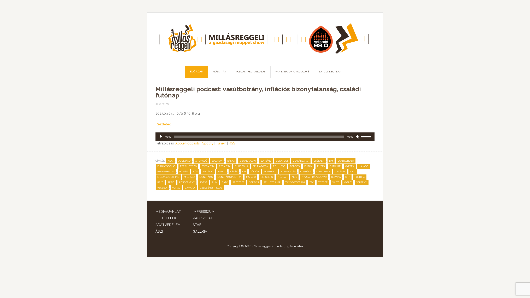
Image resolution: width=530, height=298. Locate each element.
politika (360, 177)
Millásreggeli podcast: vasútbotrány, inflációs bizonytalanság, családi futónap (258, 92)
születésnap (272, 182)
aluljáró (184, 161)
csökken (319, 161)
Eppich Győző (188, 166)
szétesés (238, 182)
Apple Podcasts (187, 143)
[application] (265, 136)
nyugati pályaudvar (314, 177)
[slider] (366, 136)
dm (331, 161)
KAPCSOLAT (203, 218)
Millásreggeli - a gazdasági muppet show (265, 39)
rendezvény (187, 182)
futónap (335, 166)
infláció (207, 171)
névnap (282, 177)
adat (171, 161)
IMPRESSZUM (203, 212)
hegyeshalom (166, 171)
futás (321, 166)
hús (195, 171)
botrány (265, 161)
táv (311, 182)
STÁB (197, 225)
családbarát (301, 161)
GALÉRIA (200, 231)
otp (347, 177)
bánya (231, 161)
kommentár (288, 171)
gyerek (349, 166)
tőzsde (323, 182)
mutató (251, 177)
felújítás (279, 166)
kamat (221, 171)
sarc (225, 182)
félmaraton (260, 166)
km (244, 171)
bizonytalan (248, 161)
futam (308, 166)
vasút (348, 182)
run (214, 182)
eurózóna (241, 166)
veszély (162, 187)
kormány (306, 171)
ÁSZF (159, 231)
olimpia (336, 177)
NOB (294, 177)
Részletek (163, 124)
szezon (254, 182)
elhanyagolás (166, 166)
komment (270, 171)
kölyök (255, 171)
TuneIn (221, 143)
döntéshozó (346, 161)
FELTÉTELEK (165, 218)
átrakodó (201, 161)
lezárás (340, 171)
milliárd (189, 177)
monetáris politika (229, 177)
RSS (232, 143)
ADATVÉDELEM (168, 225)
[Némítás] (357, 137)
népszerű (266, 177)
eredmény (207, 166)
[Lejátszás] (161, 137)
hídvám (183, 171)
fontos (295, 166)
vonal (176, 187)
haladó (363, 166)
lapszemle (323, 171)
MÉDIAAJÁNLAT (168, 212)
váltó (335, 182)
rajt (160, 182)
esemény (224, 166)
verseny (361, 182)
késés (233, 171)
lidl (352, 171)
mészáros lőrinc (168, 177)
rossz (203, 182)
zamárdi (190, 187)
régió (171, 182)
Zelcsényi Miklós (211, 187)
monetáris (206, 177)
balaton (217, 161)
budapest (282, 161)
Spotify (207, 143)
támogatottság (295, 182)
